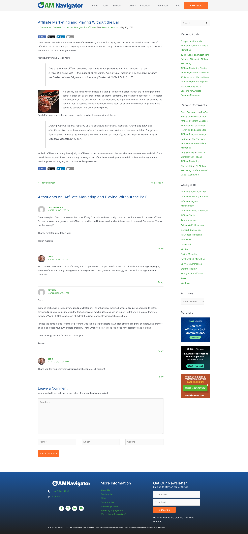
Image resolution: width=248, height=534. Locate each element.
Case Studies (107, 502)
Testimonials (107, 494)
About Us (105, 490)
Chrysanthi (186, 166)
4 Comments (44, 27)
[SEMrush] (195, 385)
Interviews (186, 239)
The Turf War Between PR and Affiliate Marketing (193, 143)
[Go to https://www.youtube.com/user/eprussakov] (81, 508)
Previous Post (46, 182)
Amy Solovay (187, 152)
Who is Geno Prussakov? (113, 514)
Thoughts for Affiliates (85, 27)
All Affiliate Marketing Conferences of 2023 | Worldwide (194, 170)
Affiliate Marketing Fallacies (195, 196)
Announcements (189, 220)
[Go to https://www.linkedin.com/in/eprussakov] (74, 508)
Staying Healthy (189, 268)
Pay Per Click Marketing (193, 259)
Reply (160, 248)
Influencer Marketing (191, 234)
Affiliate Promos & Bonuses (195, 210)
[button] (196, 5)
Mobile (184, 249)
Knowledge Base (109, 506)
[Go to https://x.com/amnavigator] (68, 508)
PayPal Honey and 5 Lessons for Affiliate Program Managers (191, 90)
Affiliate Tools (188, 215)
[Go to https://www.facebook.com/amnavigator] (61, 508)
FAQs (103, 498)
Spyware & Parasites (191, 263)
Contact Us (58, 496)
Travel (184, 278)
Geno (50, 256)
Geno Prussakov (189, 112)
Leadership (186, 244)
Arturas (52, 290)
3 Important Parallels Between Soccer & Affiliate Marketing (194, 45)
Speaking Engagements (113, 510)
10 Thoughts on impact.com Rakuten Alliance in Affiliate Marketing (195, 59)
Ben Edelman (187, 125)
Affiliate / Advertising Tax (193, 191)
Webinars (185, 283)
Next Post (157, 182)
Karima (184, 139)
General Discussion (63, 27)
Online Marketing (189, 254)
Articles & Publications (192, 225)
